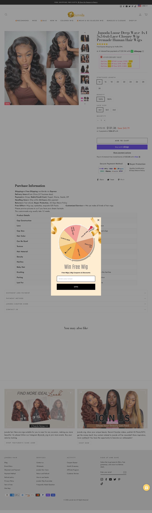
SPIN (76, 287)
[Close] (98, 220)
